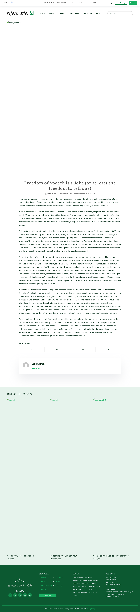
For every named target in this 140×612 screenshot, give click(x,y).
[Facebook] (31, 349)
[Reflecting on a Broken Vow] (70, 475)
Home (42, 13)
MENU (6, 3)
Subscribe (87, 13)
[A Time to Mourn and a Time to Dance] (113, 475)
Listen (57, 581)
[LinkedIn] (108, 349)
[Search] (111, 3)
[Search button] (131, 13)
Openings (59, 585)
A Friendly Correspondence (20, 555)
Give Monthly (120, 3)
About (81, 3)
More (98, 13)
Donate (132, 3)
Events (72, 3)
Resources (91, 3)
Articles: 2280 (36, 368)
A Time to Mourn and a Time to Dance (111, 555)
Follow (43, 589)
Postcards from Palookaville (84, 194)
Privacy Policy (46, 585)
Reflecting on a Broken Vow (63, 555)
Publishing (62, 3)
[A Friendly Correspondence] (27, 475)
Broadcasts (49, 3)
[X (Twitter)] (57, 349)
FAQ (43, 581)
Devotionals (74, 13)
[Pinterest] (83, 349)
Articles (61, 13)
